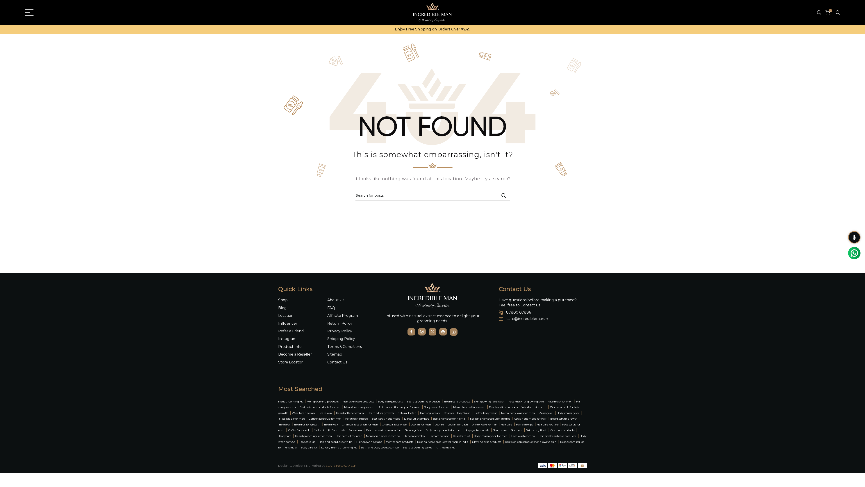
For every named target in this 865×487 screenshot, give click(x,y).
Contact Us (337, 362)
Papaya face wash (477, 430)
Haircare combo (438, 436)
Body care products (390, 401)
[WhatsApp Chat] (854, 253)
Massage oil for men (292, 418)
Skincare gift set (536, 430)
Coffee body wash (485, 413)
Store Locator (290, 362)
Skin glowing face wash (489, 401)
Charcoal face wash (394, 424)
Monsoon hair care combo (383, 436)
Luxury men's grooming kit (339, 447)
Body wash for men (436, 407)
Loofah (439, 424)
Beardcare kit (461, 436)
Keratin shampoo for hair (530, 418)
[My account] (819, 12)
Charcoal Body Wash (457, 413)
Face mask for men (560, 401)
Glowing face (413, 430)
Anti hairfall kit (445, 447)
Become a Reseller (295, 354)
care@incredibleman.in (527, 319)
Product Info (290, 347)
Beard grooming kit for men (313, 436)
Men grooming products (323, 401)
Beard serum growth (564, 418)
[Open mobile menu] (29, 12)
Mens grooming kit (290, 401)
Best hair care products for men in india (442, 441)
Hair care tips (524, 424)
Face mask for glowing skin (526, 401)
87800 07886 (518, 312)
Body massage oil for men (491, 436)
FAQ (331, 308)
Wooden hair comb (533, 407)
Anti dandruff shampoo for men (399, 407)
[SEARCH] (503, 195)
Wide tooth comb (303, 413)
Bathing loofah (430, 413)
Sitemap (334, 354)
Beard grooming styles (417, 447)
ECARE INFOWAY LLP (341, 465)
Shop (283, 300)
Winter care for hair (484, 424)
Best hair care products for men (320, 407)
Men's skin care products (358, 401)
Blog (282, 308)
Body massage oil (568, 413)
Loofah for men (421, 424)
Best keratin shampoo (503, 407)
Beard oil (284, 424)
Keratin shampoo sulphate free (490, 418)
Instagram (287, 339)
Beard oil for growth (381, 413)
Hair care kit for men (349, 436)
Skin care (516, 430)
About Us (335, 300)
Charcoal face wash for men (360, 424)
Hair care (506, 424)
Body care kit (308, 447)
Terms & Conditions (344, 347)
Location (286, 315)
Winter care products (399, 441)
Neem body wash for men (518, 413)
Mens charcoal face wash (469, 407)
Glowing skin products (486, 441)
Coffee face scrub (299, 430)
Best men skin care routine (383, 430)
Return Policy (339, 323)
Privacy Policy (339, 331)
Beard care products (457, 401)
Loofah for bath (458, 424)
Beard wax (325, 413)
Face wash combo (523, 436)
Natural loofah (407, 413)
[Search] (837, 12)
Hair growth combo (369, 441)
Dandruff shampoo (416, 418)
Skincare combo (414, 436)
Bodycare (285, 436)
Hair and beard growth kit (336, 441)
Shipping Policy (341, 339)
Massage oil (546, 413)
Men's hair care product (359, 407)
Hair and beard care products (557, 436)
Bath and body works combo (380, 447)
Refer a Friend (291, 331)
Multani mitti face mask (329, 430)
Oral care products (562, 430)
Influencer (287, 323)
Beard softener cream (350, 413)
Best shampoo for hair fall (449, 418)
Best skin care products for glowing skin (530, 441)
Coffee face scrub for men (325, 418)
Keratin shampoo (356, 418)
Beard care (500, 430)
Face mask (355, 430)
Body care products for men (444, 430)
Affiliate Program (342, 315)
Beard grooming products (423, 401)
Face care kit (307, 441)
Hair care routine (547, 424)
